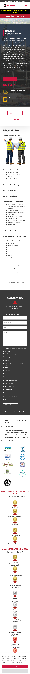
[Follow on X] (10, 411)
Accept (15, 666)
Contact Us (15, 113)
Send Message (10, 404)
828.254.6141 (9, 1)
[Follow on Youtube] (19, 411)
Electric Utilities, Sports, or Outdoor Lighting (14, 364)
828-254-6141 (9, 426)
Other (6, 399)
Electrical (7, 360)
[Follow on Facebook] (6, 411)
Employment (8, 389)
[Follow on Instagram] (15, 411)
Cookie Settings (15, 671)
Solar (6, 367)
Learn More (10, 79)
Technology (8, 370)
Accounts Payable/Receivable (13, 396)
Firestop (7, 373)
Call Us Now (15, 119)
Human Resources (10, 386)
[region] (15, 663)
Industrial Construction (11, 380)
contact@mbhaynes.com (12, 441)
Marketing (7, 393)
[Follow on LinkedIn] (23, 411)
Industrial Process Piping (11, 383)
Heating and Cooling (10, 353)
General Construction (10, 377)
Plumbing (7, 357)
